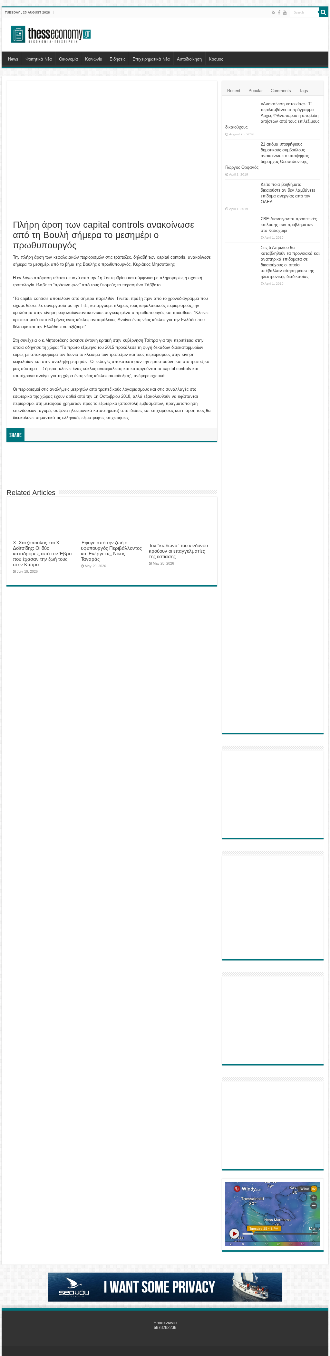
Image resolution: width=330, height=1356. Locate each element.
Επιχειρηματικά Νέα (151, 59)
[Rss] (273, 12)
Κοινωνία (93, 59)
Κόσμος (216, 59)
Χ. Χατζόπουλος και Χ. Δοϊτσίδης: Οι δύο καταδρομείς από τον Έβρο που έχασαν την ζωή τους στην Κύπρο (42, 553)
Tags (303, 90)
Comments (281, 90)
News (13, 59)
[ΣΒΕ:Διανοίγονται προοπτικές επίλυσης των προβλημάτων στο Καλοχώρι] (241, 225)
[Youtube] (284, 12)
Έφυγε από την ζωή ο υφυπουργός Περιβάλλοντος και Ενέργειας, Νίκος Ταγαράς (111, 551)
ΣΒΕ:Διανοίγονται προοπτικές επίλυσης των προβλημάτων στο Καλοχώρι (289, 224)
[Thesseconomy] (51, 33)
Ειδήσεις (117, 59)
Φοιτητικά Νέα (38, 59)
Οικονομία (68, 59)
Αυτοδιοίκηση (189, 59)
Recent (233, 90)
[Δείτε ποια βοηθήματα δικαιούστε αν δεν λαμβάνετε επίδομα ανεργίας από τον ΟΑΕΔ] (241, 193)
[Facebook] (279, 12)
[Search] (323, 12)
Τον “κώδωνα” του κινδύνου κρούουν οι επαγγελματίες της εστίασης (178, 551)
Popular (255, 90)
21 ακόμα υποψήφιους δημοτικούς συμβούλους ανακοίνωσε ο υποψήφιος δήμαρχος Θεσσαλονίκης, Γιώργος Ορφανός (267, 156)
